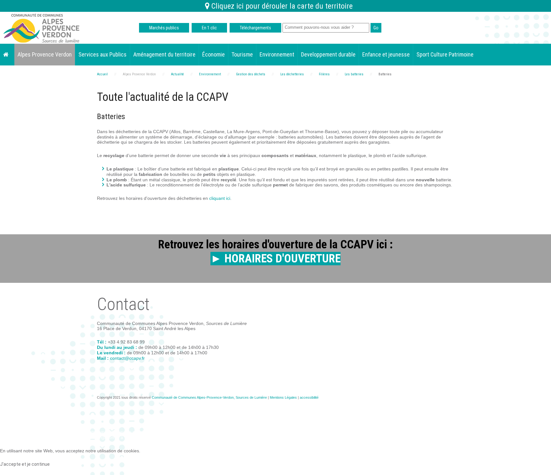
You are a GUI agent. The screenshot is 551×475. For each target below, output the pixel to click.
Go (375, 27)
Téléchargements (255, 27)
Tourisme (242, 54)
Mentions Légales (283, 397)
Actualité (177, 74)
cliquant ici (219, 198)
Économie (213, 54)
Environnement (277, 54)
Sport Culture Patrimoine (445, 54)
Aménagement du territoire (164, 54)
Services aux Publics (102, 54)
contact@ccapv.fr (127, 358)
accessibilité (309, 397)
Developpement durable (328, 54)
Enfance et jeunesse (386, 54)
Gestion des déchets (250, 74)
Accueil (102, 74)
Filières (324, 74)
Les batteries (354, 74)
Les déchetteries (292, 74)
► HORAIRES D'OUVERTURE (275, 258)
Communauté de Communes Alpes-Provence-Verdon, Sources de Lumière (209, 397)
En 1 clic (209, 27)
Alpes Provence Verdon (45, 54)
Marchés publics (164, 27)
